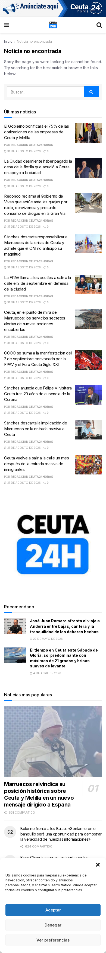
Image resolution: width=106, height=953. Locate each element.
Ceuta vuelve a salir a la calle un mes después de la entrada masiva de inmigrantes (36, 463)
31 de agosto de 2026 (24, 151)
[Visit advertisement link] (53, 8)
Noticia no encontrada (34, 41)
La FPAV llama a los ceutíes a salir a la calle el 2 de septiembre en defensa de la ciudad (37, 283)
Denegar (53, 925)
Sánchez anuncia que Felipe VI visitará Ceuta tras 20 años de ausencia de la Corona (38, 393)
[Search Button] (99, 25)
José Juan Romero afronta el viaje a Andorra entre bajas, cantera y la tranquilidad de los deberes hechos (65, 626)
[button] (98, 864)
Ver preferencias (53, 940)
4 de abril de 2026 (46, 673)
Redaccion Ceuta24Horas (32, 144)
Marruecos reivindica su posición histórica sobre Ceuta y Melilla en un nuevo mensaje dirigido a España (39, 794)
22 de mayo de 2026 (47, 638)
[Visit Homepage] (53, 24)
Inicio (8, 41)
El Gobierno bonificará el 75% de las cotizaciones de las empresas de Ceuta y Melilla (36, 132)
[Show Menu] (6, 25)
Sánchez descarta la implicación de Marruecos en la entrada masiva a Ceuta (35, 428)
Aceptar (53, 910)
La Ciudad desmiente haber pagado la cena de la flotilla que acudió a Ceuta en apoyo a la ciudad (38, 167)
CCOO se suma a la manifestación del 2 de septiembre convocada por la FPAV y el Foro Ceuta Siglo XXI (38, 358)
